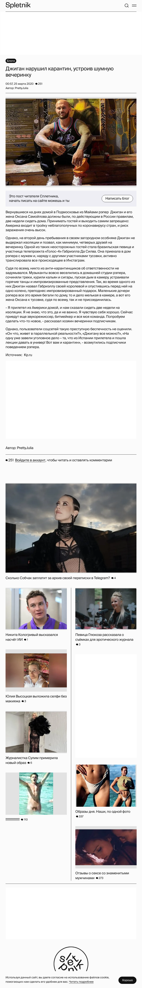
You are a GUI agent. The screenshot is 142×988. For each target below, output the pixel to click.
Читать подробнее (81, 982)
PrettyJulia (25, 448)
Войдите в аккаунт (30, 460)
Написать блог (117, 198)
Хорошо (127, 980)
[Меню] (134, 5)
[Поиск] (126, 5)
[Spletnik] (18, 5)
